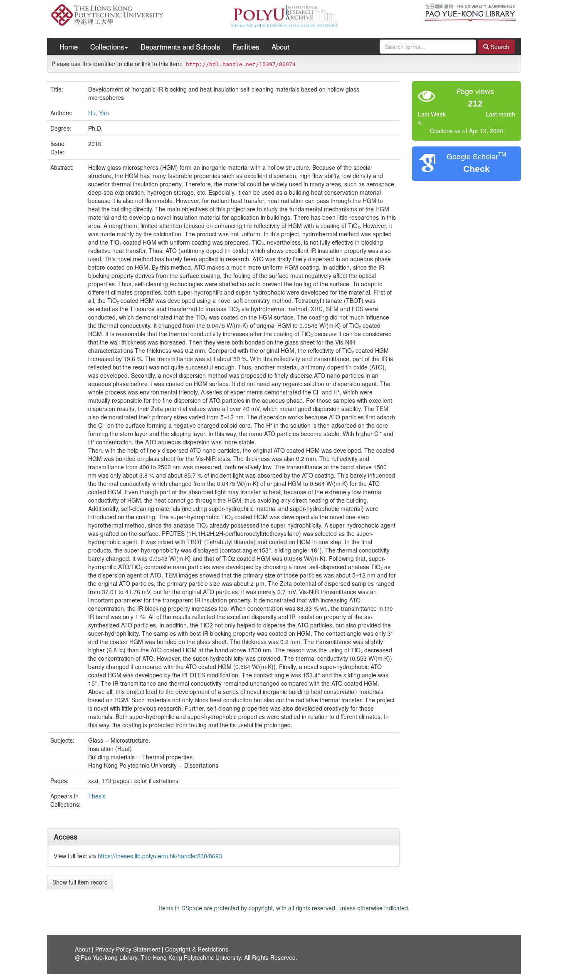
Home (68, 47)
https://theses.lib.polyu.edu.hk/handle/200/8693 (160, 856)
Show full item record (80, 882)
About (280, 47)
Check (476, 168)
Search (499, 46)
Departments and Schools (180, 47)
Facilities (245, 47)
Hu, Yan (98, 113)
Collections (107, 47)
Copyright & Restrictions (196, 949)
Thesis (97, 796)
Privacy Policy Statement (127, 949)
